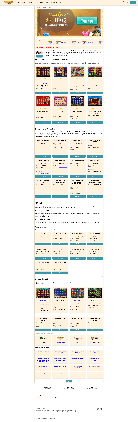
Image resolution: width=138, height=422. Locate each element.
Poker (41, 2)
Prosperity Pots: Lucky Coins (43, 82)
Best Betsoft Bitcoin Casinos (78, 352)
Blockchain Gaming (43, 351)
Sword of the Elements (60, 301)
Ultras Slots (45, 42)
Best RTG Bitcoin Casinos (77, 367)
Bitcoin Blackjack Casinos (94, 359)
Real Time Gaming (89, 50)
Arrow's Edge (40, 395)
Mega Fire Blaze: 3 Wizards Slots (57, 42)
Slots (60, 2)
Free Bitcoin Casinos (60, 366)
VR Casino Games (77, 373)
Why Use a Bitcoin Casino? (95, 352)
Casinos (36, 2)
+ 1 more (43, 86)
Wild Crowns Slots (71, 42)
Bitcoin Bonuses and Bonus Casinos (60, 359)
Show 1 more (38, 402)
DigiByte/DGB (43, 373)
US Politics (95, 373)
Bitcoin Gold (43, 366)
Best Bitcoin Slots (77, 358)
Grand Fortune (94, 342)
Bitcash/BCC (60, 373)
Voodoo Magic (95, 300)
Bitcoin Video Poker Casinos (60, 352)
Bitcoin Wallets (21, 2)
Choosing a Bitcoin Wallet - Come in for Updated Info (43, 360)
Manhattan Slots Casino (50, 50)
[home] (9, 4)
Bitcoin (55, 395)
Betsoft (39, 399)
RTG (38, 400)
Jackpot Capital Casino (45, 173)
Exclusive (77, 342)
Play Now (133, 2)
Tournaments (54, 2)
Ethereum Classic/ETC (94, 366)
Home (38, 7)
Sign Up (126, 2)
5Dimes (43, 342)
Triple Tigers (77, 300)
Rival (38, 397)
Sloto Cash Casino (44, 187)
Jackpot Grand (60, 342)
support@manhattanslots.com (65, 222)
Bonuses (30, 2)
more (101, 125)
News (46, 2)
